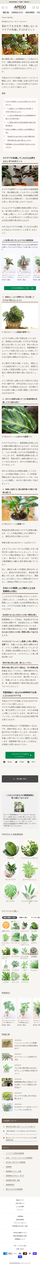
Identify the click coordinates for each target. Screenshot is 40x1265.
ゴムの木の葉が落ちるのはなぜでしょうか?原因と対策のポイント (26, 1071)
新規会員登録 (20, 1219)
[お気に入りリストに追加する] (4, 270)
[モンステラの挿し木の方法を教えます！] (7, 1096)
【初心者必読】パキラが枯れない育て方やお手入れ (21, 1132)
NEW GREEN (30, 12)
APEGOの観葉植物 (9, 823)
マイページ (20, 1210)
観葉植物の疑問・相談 (13, 1180)
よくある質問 (20, 1206)
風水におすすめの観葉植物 (14, 1189)
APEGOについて (17, 12)
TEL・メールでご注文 (20, 1245)
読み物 (10, 17)
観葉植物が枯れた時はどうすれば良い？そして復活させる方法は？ (26, 1084)
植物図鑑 (9, 1167)
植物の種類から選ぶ (9, 917)
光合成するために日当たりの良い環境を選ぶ (21, 136)
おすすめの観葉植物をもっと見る (20, 288)
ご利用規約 (20, 1216)
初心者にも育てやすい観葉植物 (15, 1162)
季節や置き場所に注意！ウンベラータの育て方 (20, 1126)
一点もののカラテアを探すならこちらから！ (20, 755)
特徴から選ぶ (23, 917)
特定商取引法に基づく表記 (20, 1226)
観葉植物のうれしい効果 (13, 1171)
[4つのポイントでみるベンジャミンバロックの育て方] (7, 1107)
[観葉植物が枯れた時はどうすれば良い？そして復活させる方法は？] (7, 1082)
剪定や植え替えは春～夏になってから (19, 140)
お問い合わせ (20, 1249)
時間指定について (20, 1239)
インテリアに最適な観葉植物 (15, 1153)
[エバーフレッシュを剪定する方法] (7, 1057)
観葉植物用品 (10, 1184)
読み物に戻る (21, 779)
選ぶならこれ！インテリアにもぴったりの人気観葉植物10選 (21, 1139)
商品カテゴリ (20, 1200)
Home (4, 17)
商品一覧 (6, 12)
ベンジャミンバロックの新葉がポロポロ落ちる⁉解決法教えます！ (26, 1045)
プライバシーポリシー (20, 1223)
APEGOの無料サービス (20, 1232)
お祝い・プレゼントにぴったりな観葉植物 (19, 1158)
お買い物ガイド (20, 1203)
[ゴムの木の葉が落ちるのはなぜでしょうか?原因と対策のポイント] (7, 1068)
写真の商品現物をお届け (20, 1236)
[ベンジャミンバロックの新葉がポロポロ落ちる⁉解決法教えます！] (7, 1043)
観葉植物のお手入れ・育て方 (10, 21)
